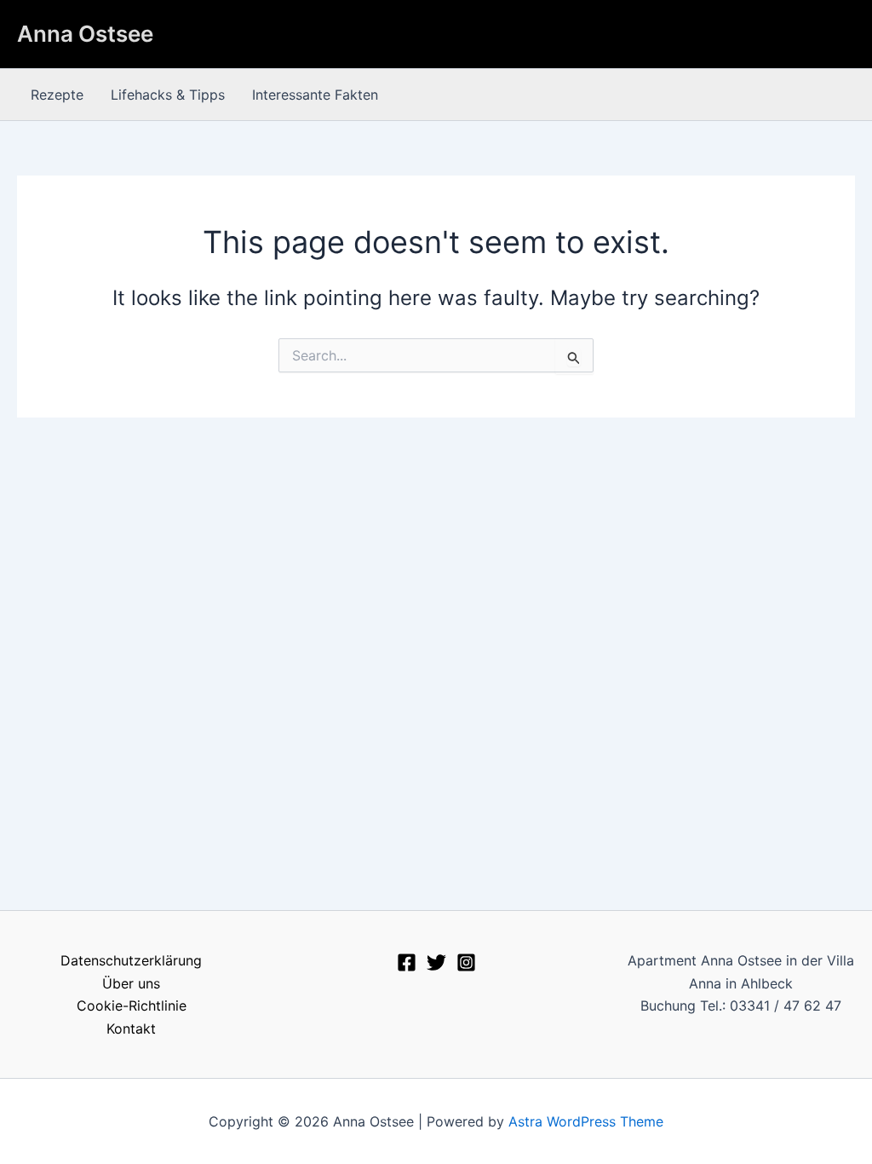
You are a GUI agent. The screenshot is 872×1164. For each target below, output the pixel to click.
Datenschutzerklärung (131, 960)
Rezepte (57, 94)
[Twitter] (436, 962)
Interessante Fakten (315, 94)
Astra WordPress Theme (585, 1121)
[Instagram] (466, 962)
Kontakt (131, 1028)
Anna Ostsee (85, 33)
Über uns (131, 983)
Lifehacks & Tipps (168, 94)
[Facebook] (406, 962)
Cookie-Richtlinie (131, 1005)
